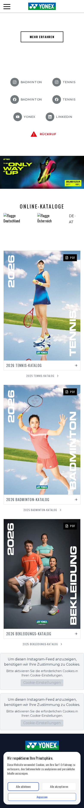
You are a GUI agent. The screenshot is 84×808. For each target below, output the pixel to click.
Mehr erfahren (42, 36)
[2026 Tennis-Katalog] (42, 310)
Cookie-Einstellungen (42, 683)
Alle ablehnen (23, 786)
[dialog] (42, 778)
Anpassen (42, 797)
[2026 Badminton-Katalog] (42, 444)
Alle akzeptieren (59, 786)
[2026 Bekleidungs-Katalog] (42, 579)
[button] (7, 6)
